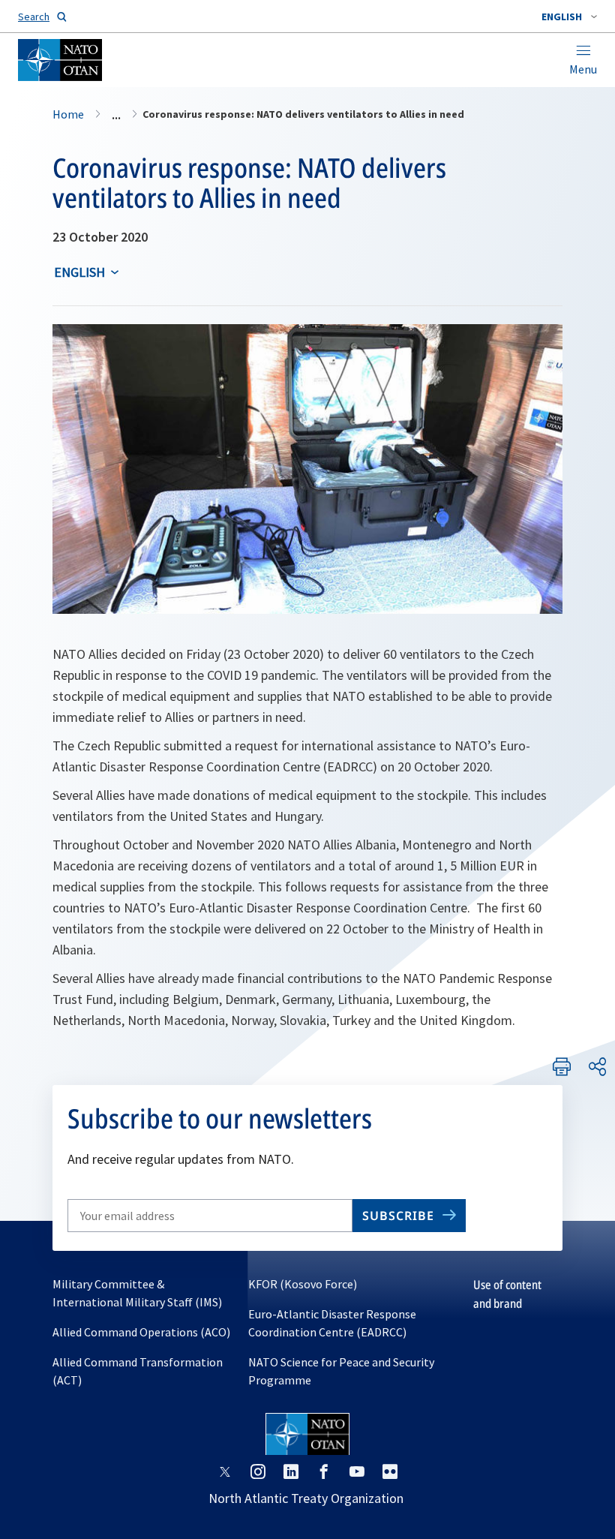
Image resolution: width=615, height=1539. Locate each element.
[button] (569, 17)
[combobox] (569, 17)
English (79, 272)
